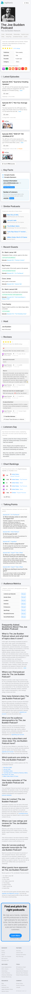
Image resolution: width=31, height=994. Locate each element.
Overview (18, 950)
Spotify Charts (5, 991)
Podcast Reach (19, 969)
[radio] (3, 48)
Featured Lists (5, 987)
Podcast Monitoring (6, 976)
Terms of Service (20, 985)
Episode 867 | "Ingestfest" (10, 541)
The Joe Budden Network (10, 31)
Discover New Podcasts (22, 973)
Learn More (15, 936)
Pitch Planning (19, 956)
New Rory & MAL (13, 215)
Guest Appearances (6, 967)
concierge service (23, 813)
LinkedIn (18, 987)
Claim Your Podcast (6, 956)
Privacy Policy (19, 983)
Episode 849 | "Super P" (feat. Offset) (13, 552)
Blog (3, 983)
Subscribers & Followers (22, 971)
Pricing (3, 952)
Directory (4, 985)
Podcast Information (21, 954)
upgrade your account (8, 751)
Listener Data (19, 952)
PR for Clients (5, 969)
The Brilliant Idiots (13, 226)
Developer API (5, 960)
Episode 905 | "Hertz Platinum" (11, 531)
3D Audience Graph (21, 967)
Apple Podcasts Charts (7, 989)
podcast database (6, 795)
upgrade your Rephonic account (10, 893)
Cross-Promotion (6, 973)
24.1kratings (16, 48)
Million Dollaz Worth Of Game (17, 237)
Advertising (4, 971)
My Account (5, 958)
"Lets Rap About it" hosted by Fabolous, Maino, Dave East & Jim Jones (17, 231)
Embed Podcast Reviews (22, 975)
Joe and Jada (11, 220)
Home (3, 950)
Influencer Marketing (7, 975)
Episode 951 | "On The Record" (11, 514)
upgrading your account (17, 734)
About (3, 954)
